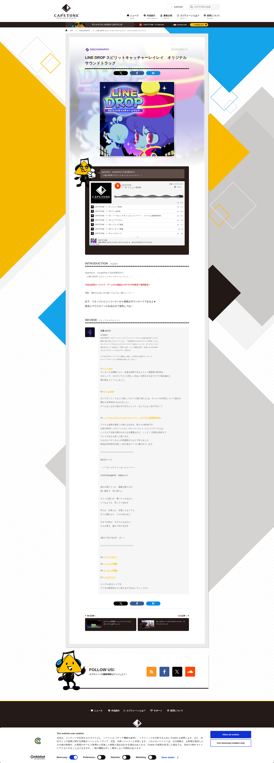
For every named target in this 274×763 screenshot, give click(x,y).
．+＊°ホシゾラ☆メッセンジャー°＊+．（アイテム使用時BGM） (132, 418)
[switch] (101, 757)
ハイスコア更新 (110, 564)
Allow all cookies (230, 734)
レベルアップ (109, 577)
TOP (71, 30)
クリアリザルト (110, 557)
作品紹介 (152, 16)
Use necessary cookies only (231, 743)
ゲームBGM (108, 391)
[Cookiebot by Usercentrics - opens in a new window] (37, 757)
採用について (213, 16)
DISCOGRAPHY (84, 30)
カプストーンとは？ (190, 16)
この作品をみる (198, 25)
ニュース (134, 16)
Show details (168, 757)
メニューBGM (108, 369)
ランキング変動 (110, 570)
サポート (158, 710)
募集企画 (168, 16)
